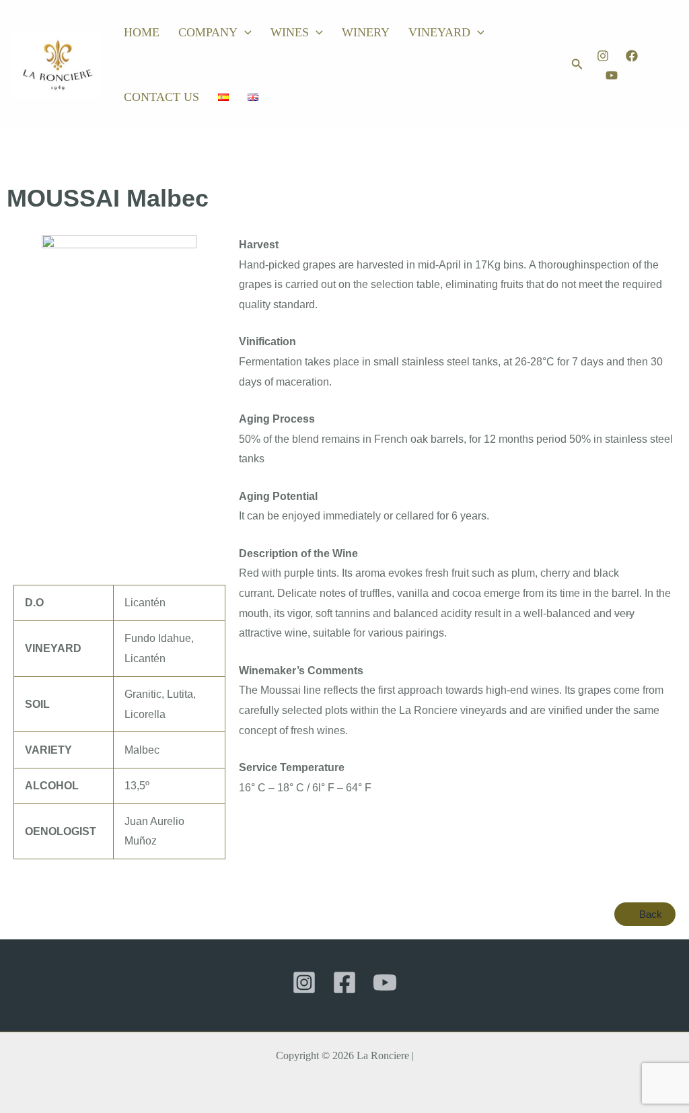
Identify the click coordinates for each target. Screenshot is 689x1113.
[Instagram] (603, 56)
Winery (366, 32)
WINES (289, 32)
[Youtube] (612, 75)
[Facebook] (632, 56)
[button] (245, 32)
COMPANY (208, 32)
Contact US (161, 97)
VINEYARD (439, 32)
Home (141, 32)
